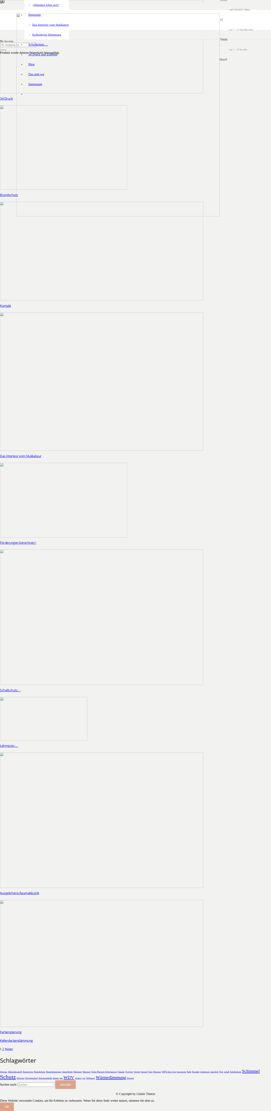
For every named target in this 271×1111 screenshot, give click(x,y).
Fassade (121, 1072)
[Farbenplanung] (101, 1026)
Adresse (3, 1072)
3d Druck (6, 98)
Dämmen (77, 1072)
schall (226, 1072)
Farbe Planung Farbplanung (104, 1072)
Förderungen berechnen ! (18, 543)
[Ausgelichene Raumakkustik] (101, 887)
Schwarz (20, 1078)
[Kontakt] (101, 299)
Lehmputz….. (9, 746)
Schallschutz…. (10, 690)
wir (83, 1078)
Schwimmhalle (45, 1078)
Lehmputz (204, 1072)
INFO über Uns (169, 1072)
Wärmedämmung (111, 1077)
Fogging (129, 1072)
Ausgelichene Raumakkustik (19, 893)
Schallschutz (235, 1072)
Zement (130, 1078)
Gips (150, 1072)
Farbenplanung (11, 1032)
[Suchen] (1, 50)
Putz (221, 1072)
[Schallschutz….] (101, 683)
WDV (68, 1077)
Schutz (8, 1077)
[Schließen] (4, 50)
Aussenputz (28, 1072)
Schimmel (251, 1071)
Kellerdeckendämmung (16, 1040)
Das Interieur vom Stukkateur (20, 456)
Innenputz (181, 1072)
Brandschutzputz (53, 1072)
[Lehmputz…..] (43, 739)
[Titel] (118, 215)
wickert (78, 1078)
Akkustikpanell (15, 1072)
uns (61, 1078)
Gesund (144, 1072)
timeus (56, 1078)
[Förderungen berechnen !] (63, 536)
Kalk (189, 1072)
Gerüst (137, 1072)
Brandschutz (9, 195)
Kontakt (5, 306)
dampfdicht (67, 1072)
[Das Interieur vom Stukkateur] (101, 449)
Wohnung (90, 1078)
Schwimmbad (31, 1078)
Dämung (86, 1072)
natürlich (214, 1072)
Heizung (157, 1072)
